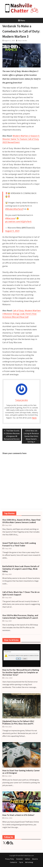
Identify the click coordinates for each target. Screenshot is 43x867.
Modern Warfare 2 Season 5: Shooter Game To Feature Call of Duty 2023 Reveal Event (21, 139)
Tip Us (21, 862)
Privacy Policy (9, 859)
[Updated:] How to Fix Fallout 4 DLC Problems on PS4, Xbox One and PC (18, 722)
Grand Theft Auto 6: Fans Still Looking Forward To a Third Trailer (19, 544)
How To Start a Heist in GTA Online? (18, 815)
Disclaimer (19, 859)
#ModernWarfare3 (14, 209)
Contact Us (13, 862)
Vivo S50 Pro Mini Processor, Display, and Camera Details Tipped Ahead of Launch (20, 616)
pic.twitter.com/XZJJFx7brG (18, 221)
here (34, 417)
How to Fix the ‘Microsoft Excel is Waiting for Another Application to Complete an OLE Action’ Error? (20, 672)
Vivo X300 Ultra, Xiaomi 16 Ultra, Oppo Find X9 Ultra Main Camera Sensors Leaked (21, 521)
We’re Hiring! (29, 862)
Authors (27, 859)
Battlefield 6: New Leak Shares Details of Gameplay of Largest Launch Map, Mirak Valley (20, 569)
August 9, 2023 (12, 231)
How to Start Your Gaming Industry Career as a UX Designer (21, 771)
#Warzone (10, 218)
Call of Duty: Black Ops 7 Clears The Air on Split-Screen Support (21, 593)
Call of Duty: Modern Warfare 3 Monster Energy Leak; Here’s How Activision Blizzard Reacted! (21, 313)
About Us (35, 859)
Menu (22, 20)
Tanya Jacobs (22, 40)
